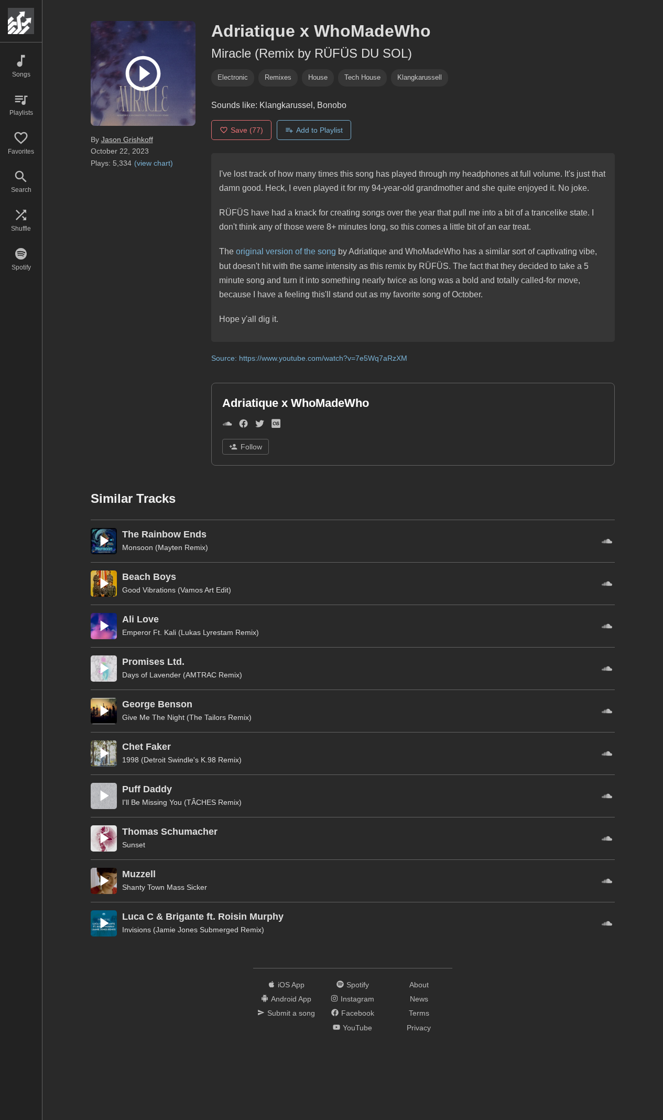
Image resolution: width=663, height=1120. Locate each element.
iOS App (291, 985)
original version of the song (286, 251)
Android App (291, 999)
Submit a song (291, 1013)
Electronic (233, 77)
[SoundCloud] (227, 426)
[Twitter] (260, 426)
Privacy (419, 1028)
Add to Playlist (319, 130)
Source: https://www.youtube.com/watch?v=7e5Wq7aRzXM (309, 358)
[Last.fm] (276, 426)
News (419, 999)
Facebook (357, 1013)
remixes (278, 77)
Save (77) (247, 130)
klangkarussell (419, 77)
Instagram (357, 999)
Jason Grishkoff (127, 139)
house (318, 77)
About (419, 985)
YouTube (357, 1028)
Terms (419, 1013)
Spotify (357, 985)
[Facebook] (243, 426)
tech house (362, 77)
